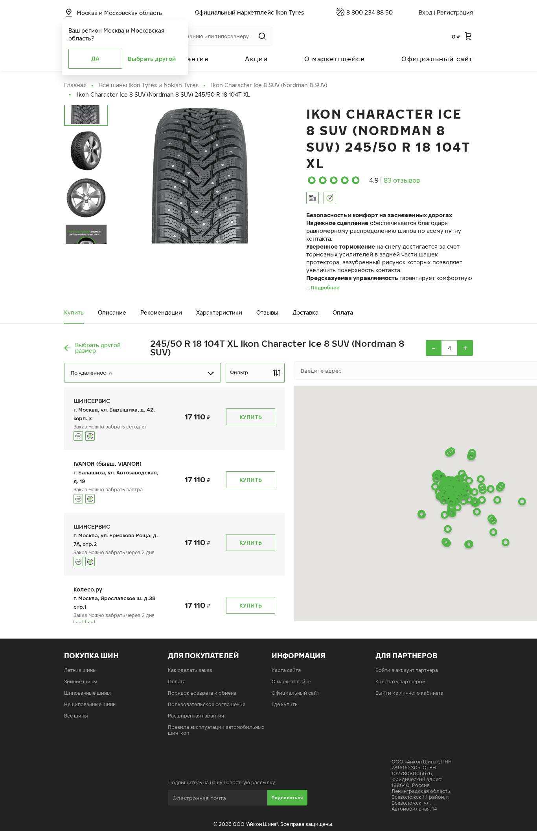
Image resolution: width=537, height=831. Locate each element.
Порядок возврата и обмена (202, 693)
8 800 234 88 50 (369, 12)
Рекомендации (161, 312)
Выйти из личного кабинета (409, 693)
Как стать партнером (400, 682)
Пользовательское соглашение (206, 704)
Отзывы (267, 312)
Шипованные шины (87, 693)
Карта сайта (286, 670)
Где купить (285, 704)
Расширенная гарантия (196, 716)
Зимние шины (80, 682)
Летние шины (80, 670)
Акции (256, 59)
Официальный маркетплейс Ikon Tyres (249, 12)
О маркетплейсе (334, 59)
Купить (74, 312)
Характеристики (219, 312)
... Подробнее (323, 288)
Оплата (343, 312)
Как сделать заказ (190, 670)
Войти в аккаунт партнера (406, 670)
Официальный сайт (437, 59)
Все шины (76, 716)
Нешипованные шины (90, 704)
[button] (505, 542)
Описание (112, 312)
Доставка (305, 312)
